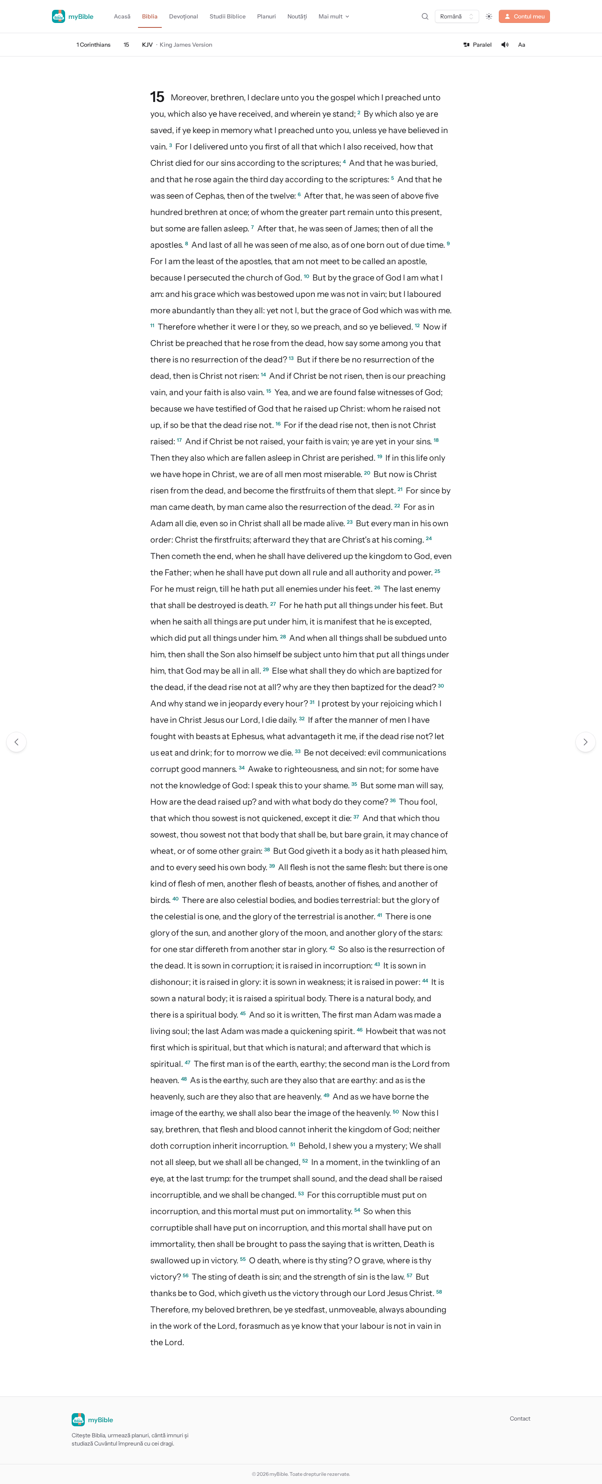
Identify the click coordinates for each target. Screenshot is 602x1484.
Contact (520, 1418)
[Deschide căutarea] (425, 16)
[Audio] (504, 44)
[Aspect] (489, 16)
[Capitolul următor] (585, 742)
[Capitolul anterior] (16, 742)
